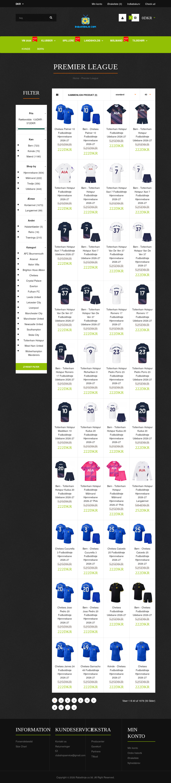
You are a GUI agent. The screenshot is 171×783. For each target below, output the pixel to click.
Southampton (34, 329)
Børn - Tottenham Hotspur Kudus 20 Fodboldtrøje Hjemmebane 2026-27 (116, 434)
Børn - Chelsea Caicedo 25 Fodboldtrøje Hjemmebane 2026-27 (142, 556)
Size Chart (21, 746)
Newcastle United (34, 324)
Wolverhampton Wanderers (33, 353)
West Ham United (34, 345)
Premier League (89, 78)
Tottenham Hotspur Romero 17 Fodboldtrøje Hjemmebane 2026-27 (116, 317)
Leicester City (34, 302)
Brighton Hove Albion (34, 270)
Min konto (97, 4)
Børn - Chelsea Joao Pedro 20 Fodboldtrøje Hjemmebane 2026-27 (91, 615)
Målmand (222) (34, 178)
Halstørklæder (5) (34, 226)
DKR (18, 4)
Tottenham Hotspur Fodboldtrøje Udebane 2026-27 (116, 132)
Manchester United (34, 318)
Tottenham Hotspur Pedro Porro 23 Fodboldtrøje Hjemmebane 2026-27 (116, 376)
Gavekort (96, 746)
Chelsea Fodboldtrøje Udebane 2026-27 (116, 611)
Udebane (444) (34, 188)
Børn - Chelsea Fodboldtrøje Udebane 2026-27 (142, 611)
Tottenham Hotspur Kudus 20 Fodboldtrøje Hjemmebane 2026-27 (90, 434)
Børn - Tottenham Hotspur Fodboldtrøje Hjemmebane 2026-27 (90, 195)
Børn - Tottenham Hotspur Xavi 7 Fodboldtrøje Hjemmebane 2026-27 (142, 195)
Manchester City (33, 313)
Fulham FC (34, 291)
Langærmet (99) (33, 210)
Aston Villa (33, 264)
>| (74, 707)
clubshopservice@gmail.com (70, 755)
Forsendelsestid (24, 741)
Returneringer (62, 746)
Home (76, 78)
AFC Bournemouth (34, 253)
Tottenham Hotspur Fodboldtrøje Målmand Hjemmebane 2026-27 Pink (90, 493)
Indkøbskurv (133, 4)
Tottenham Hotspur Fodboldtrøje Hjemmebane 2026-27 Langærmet (142, 493)
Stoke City (33, 334)
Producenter (97, 741)
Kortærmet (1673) (33, 205)
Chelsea (33, 275)
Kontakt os (60, 741)
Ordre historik (135, 753)
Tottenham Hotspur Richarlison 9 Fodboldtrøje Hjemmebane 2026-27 (90, 376)
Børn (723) (33, 145)
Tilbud (94, 756)
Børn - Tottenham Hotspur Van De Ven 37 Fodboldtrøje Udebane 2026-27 (90, 317)
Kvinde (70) (34, 151)
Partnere (96, 751)
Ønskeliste (133, 758)
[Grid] (57, 94)
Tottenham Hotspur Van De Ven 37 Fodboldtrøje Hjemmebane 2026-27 (116, 254)
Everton (34, 286)
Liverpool (34, 307)
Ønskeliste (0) (114, 4)
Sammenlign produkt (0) (82, 94)
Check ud (150, 4)
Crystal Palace (33, 280)
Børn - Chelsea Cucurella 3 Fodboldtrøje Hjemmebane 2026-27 (91, 556)
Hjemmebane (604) (34, 172)
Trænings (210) (34, 237)
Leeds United (34, 297)
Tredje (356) (33, 183)
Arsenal (34, 259)
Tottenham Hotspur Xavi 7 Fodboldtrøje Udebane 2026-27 (64, 250)
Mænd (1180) (34, 156)
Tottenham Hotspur (34, 340)
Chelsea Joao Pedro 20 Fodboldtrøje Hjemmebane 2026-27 (64, 615)
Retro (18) (33, 232)
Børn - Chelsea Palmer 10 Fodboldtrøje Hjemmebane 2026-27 (91, 136)
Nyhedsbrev (134, 763)
